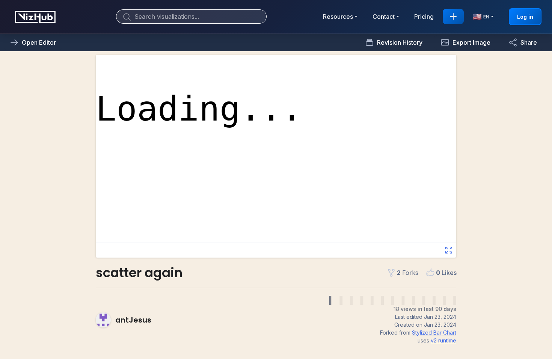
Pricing (424, 16)
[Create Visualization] (453, 16)
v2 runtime (443, 340)
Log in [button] (525, 17)
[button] (465, 42)
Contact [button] (384, 16)
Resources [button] (338, 16)
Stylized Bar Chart (434, 332)
